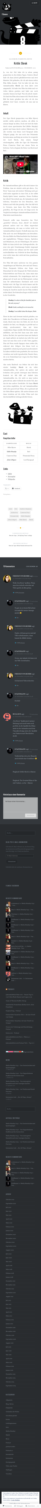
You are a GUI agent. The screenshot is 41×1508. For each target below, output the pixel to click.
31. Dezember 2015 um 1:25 (23, 752)
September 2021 (11, 1204)
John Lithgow (12, 520)
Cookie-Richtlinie (15, 1500)
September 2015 (11, 1386)
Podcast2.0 (9, 1451)
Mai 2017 (8, 1308)
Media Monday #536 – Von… (23, 920)
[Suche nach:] (20, 833)
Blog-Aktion (10, 1404)
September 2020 (11, 1246)
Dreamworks (14, 516)
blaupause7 (15, 952)
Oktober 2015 (10, 1382)
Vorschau (9, 1474)
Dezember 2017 (10, 1281)
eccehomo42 (15, 903)
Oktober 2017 (10, 1289)
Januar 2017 (9, 1324)
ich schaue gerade (11, 1416)
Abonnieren (12, 862)
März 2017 (9, 1316)
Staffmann (16, 68)
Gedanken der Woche (12, 1412)
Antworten (34, 576)
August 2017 (9, 1297)
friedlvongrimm (21, 576)
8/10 (16, 509)
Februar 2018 (10, 1273)
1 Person (22, 643)
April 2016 (9, 1359)
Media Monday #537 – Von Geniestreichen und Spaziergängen (20, 1067)
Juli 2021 (8, 1207)
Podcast (8, 1443)
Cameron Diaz (25, 513)
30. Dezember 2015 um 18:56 (22, 579)
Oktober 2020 (10, 1242)
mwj (12, 910)
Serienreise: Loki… (17, 979)
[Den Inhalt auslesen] (6, 989)
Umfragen (9, 1470)
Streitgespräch (10, 1462)
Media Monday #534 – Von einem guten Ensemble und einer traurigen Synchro (18, 1082)
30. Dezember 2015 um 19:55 (24, 629)
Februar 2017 (10, 1320)
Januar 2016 (9, 1370)
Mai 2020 (9, 1262)
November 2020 (11, 1238)
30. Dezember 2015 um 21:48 (24, 697)
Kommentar (30, 815)
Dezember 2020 (11, 1234)
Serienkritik (9, 1454)
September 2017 (11, 1293)
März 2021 (9, 1223)
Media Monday (10, 1431)
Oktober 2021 (10, 1200)
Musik (8, 1435)
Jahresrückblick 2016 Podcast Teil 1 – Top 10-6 (20, 1043)
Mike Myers (23, 520)
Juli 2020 (9, 1254)
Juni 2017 (8, 1304)
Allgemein (13, 59)
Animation (14, 513)
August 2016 (9, 1343)
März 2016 (9, 1362)
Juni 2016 (9, 1351)
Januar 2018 (9, 1277)
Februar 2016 (10, 1366)
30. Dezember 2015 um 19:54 (24, 604)
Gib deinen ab (32, 567)
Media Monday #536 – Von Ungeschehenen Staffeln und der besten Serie (19, 1074)
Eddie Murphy (25, 516)
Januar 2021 (9, 1231)
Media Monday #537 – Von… (22, 904)
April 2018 (9, 1266)
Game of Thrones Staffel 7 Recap (16, 1001)
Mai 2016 (8, 1355)
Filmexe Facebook (12, 886)
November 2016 (11, 1331)
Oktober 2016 (10, 1335)
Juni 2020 (9, 1258)
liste (7, 1427)
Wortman (14, 914)
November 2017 (10, 1285)
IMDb (10, 474)
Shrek (31, 520)
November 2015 (10, 1378)
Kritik (29, 59)
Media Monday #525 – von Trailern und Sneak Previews (20, 1090)
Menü (35, 3)
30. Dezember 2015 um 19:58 (24, 654)
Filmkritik (22, 59)
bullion (17, 714)
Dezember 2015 (10, 1374)
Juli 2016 (8, 1347)
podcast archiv (10, 1447)
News (7, 1439)
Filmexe (5, 14)
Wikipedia (11, 479)
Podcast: (11, 989)
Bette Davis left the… (18, 946)
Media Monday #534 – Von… (23, 958)
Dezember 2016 (10, 1328)
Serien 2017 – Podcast (12, 1033)
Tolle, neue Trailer (11, 1466)
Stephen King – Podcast (13, 1011)
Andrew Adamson (25, 509)
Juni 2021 (9, 1211)
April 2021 (9, 1219)
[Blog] (27, 1052)
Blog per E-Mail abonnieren (16, 842)
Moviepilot (11, 477)
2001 (10, 509)
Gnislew (14, 941)
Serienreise (9, 1458)
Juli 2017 (8, 1300)
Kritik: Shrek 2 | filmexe (28, 772)
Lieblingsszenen (11, 1423)
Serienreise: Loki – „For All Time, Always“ (19, 1097)
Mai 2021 (8, 1215)
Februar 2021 (10, 1227)
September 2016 (11, 1339)
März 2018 (9, 1269)
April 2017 (9, 1312)
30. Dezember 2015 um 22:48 (22, 717)
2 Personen (21, 592)
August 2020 (10, 1250)
